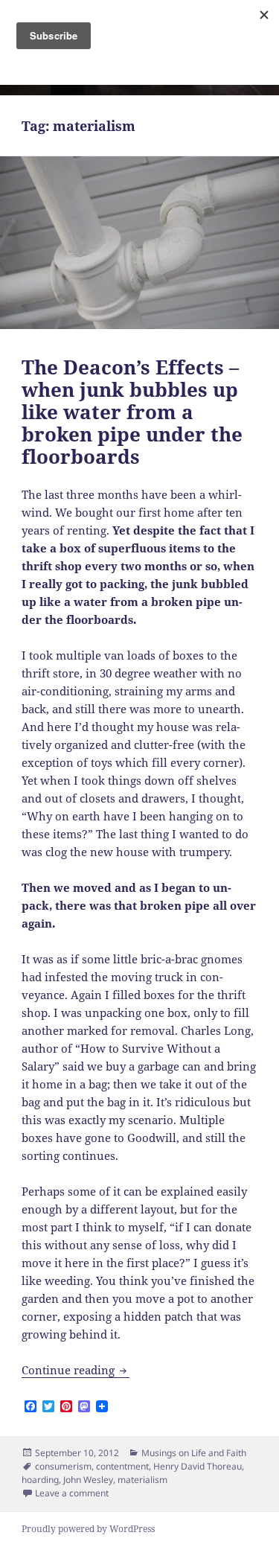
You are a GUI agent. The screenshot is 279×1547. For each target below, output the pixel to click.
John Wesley (88, 1479)
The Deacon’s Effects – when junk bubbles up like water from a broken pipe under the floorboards (132, 412)
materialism (142, 1479)
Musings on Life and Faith (193, 1452)
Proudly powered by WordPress (88, 1528)
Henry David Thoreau (197, 1466)
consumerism (63, 1466)
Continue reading (75, 1369)
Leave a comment (72, 1493)
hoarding (40, 1479)
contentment (122, 1466)
